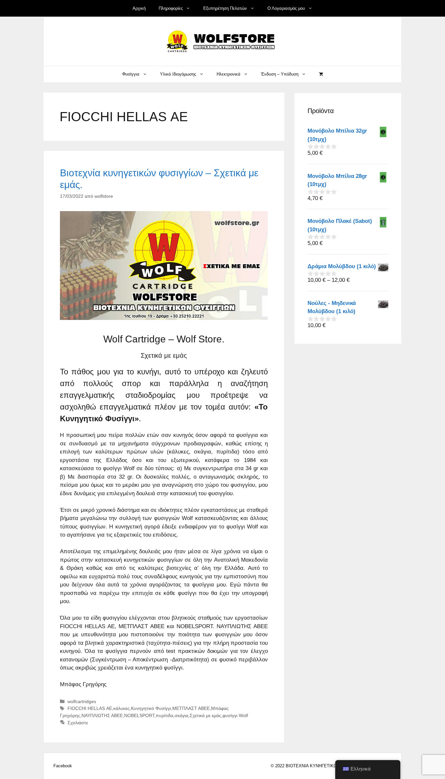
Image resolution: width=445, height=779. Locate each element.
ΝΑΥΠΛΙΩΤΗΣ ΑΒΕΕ (102, 715)
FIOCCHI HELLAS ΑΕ (89, 708)
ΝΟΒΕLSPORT (139, 715)
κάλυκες (121, 708)
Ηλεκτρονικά (228, 74)
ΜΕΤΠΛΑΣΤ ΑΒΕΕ (191, 708)
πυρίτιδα (164, 715)
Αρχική (139, 8)
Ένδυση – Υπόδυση (279, 74)
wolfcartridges (81, 701)
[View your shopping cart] (321, 74)
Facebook (62, 765)
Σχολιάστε (77, 722)
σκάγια (181, 715)
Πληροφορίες (171, 8)
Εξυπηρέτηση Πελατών (225, 8)
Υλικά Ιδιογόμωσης (178, 74)
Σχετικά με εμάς (205, 715)
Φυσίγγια (130, 74)
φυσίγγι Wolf (235, 715)
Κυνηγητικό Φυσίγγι (151, 708)
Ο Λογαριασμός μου (286, 8)
